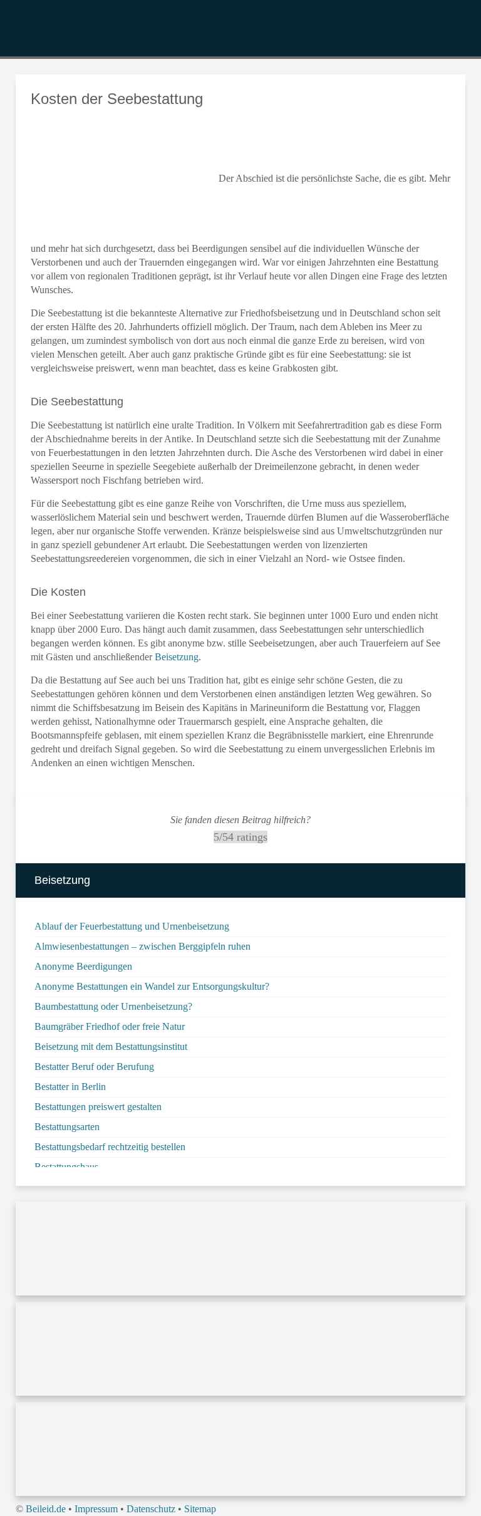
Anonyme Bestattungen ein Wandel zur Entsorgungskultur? (151, 986)
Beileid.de (46, 1508)
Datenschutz (151, 1508)
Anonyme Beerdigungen (83, 966)
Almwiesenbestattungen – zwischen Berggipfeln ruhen (142, 946)
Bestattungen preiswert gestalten (98, 1106)
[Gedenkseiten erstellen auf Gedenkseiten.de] (240, 1250)
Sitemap (200, 1508)
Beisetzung (177, 657)
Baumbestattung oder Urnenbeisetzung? (113, 1006)
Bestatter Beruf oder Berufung (94, 1066)
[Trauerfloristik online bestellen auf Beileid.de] (240, 1351)
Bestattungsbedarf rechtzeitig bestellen (109, 1146)
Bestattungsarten (67, 1126)
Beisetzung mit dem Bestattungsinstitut (110, 1046)
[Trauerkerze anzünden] (240, 1451)
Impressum (96, 1508)
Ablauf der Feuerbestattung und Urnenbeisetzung (131, 926)
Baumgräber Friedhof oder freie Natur (109, 1026)
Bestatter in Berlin (70, 1086)
